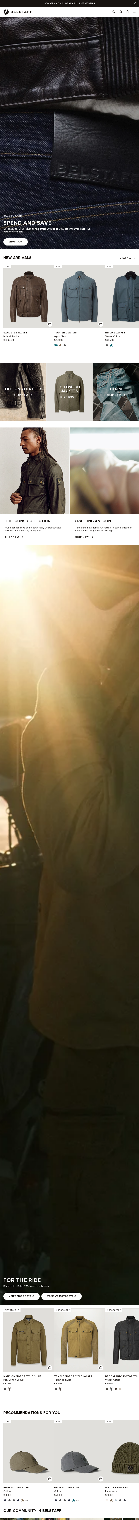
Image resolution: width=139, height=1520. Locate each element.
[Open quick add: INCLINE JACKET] (107, 345)
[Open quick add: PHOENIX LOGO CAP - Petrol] (100, 1479)
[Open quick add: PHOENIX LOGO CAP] (5, 1500)
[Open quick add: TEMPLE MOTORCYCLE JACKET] (56, 1389)
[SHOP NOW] (69, 133)
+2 (26, 1501)
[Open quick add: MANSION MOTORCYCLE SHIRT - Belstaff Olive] (49, 1367)
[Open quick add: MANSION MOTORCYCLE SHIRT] (5, 1389)
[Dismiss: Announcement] (135, 3)
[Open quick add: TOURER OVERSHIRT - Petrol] (100, 324)
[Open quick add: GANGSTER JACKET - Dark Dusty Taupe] (49, 324)
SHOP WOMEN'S (86, 3)
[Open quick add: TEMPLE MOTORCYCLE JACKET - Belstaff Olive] (100, 1367)
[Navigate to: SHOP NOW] (23, 392)
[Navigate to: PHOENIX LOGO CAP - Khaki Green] (28, 1451)
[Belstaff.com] (17, 12)
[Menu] (134, 12)
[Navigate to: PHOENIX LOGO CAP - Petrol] (79, 1451)
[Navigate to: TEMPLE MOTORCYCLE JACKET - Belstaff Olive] (79, 1340)
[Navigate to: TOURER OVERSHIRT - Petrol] (79, 296)
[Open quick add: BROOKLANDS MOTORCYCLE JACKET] (107, 1389)
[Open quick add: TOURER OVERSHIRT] (56, 345)
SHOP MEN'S (68, 3)
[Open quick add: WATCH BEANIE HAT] (107, 1500)
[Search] (114, 12)
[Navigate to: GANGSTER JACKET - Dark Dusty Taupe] (28, 296)
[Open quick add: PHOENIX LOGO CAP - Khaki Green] (49, 1479)
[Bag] (127, 12)
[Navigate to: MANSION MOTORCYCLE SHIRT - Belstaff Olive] (28, 1340)
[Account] (120, 12)
